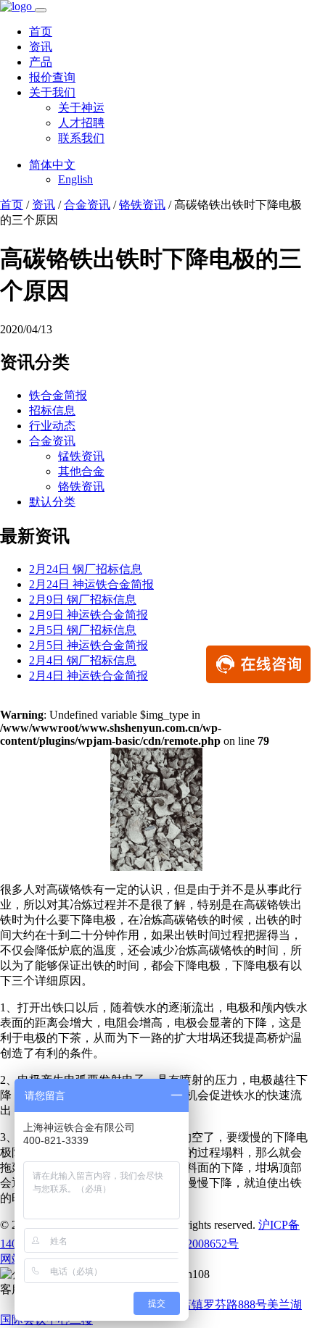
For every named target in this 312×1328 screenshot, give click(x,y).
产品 (40, 62)
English (75, 179)
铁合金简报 (58, 395)
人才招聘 (81, 123)
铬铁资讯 (142, 205)
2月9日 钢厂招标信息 (82, 599)
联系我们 (81, 138)
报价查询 (52, 77)
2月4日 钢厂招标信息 (82, 660)
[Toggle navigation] (40, 10)
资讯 (40, 47)
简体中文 (52, 165)
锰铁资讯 (81, 456)
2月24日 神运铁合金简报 (91, 584)
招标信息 (52, 410)
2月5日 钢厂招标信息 (82, 630)
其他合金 (81, 471)
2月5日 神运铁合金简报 (88, 645)
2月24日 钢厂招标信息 (85, 569)
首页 (40, 31)
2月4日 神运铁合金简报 (88, 675)
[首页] (17, 6)
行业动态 (52, 425)
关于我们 (52, 92)
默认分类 (52, 502)
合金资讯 (87, 205)
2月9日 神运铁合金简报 (88, 615)
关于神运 (81, 107)
